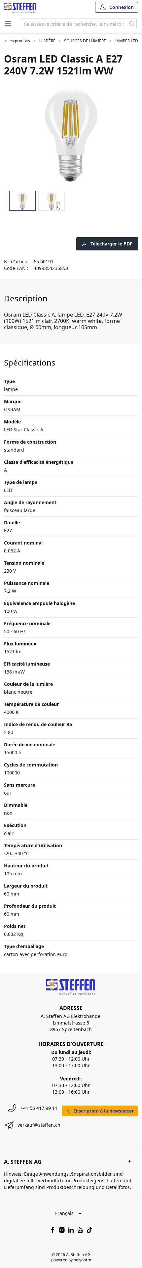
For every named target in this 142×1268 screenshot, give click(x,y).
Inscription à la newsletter (104, 1111)
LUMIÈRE (47, 41)
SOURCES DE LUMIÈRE (85, 41)
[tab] (22, 201)
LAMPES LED (126, 41)
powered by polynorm (71, 1260)
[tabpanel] (71, 135)
